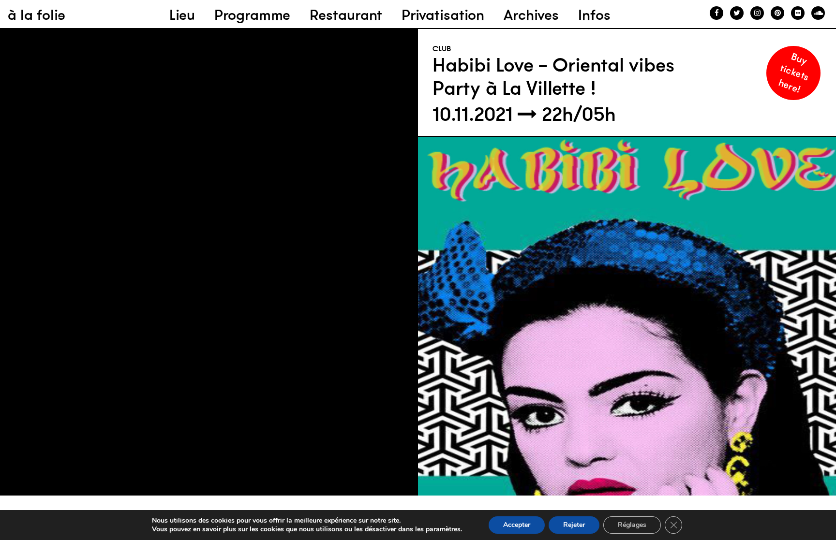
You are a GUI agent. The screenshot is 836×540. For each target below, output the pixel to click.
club (442, 48)
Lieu (182, 15)
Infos (594, 15)
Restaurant (346, 15)
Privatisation (443, 15)
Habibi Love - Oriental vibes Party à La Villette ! (553, 76)
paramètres (443, 529)
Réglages (632, 524)
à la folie (36, 15)
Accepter (516, 524)
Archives (531, 15)
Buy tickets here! (794, 72)
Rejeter (574, 524)
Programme (252, 15)
